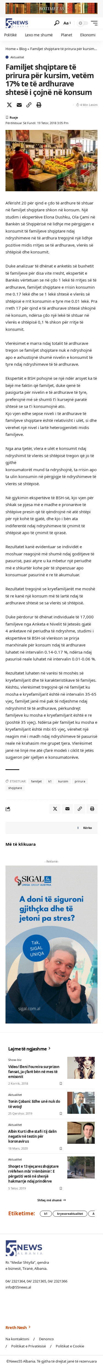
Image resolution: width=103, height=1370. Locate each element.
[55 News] (16, 23)
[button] (57, 23)
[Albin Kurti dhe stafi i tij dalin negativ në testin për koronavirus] (81, 1133)
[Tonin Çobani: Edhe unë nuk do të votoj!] (81, 1103)
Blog (23, 48)
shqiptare (15, 788)
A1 (94, 1214)
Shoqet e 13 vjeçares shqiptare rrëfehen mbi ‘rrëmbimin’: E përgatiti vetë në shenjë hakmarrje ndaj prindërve (33, 1174)
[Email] (19, 104)
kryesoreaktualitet (70, 1214)
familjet (36, 781)
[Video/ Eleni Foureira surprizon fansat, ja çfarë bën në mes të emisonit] (81, 1068)
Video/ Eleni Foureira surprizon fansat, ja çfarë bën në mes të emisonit (33, 1071)
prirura (80, 781)
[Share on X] (9, 104)
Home (10, 48)
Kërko (87, 828)
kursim (63, 781)
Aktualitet (17, 57)
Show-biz (14, 1060)
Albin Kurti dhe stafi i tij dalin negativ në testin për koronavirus (32, 1136)
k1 (50, 781)
